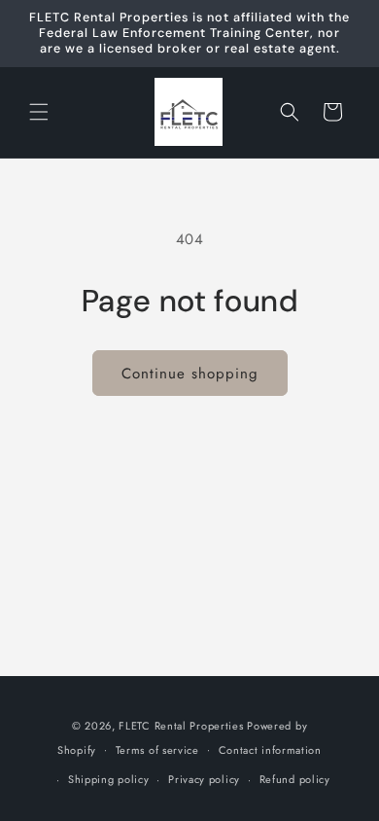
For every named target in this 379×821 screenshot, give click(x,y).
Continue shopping (189, 373)
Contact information (270, 750)
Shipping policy (109, 779)
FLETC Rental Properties (181, 725)
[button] (38, 111)
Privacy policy (204, 779)
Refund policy (294, 779)
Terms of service (157, 750)
